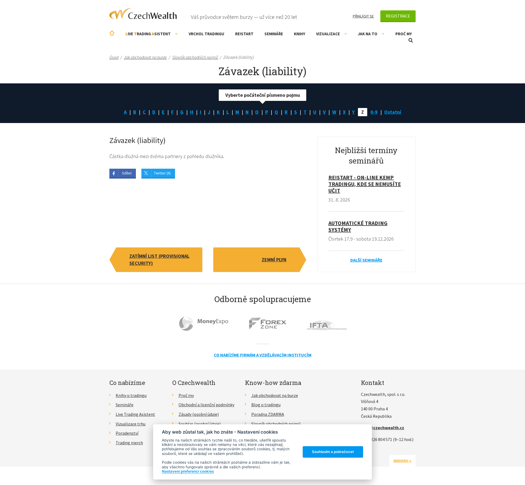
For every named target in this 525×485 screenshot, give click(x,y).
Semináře (273, 33)
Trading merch (129, 442)
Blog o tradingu (266, 404)
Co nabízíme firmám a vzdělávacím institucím (262, 355)
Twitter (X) (162, 173)
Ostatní (392, 112)
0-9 (374, 112)
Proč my (403, 33)
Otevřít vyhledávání (411, 40)
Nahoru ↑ (402, 460)
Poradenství (127, 433)
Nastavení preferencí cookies (188, 471)
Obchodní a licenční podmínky (206, 404)
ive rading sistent (148, 33)
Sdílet (127, 173)
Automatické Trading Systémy (357, 226)
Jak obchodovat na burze (274, 395)
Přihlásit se (363, 16)
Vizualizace (328, 33)
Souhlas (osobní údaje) (200, 423)
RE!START (244, 33)
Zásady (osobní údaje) (199, 414)
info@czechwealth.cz (382, 427)
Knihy (299, 33)
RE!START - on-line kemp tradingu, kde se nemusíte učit (364, 184)
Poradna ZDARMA (267, 414)
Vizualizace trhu (130, 423)
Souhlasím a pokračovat (333, 451)
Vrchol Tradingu (206, 33)
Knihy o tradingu (131, 395)
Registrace (398, 16)
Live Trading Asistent (135, 414)
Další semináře (366, 260)
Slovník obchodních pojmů (276, 423)
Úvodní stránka (112, 33)
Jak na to (367, 33)
